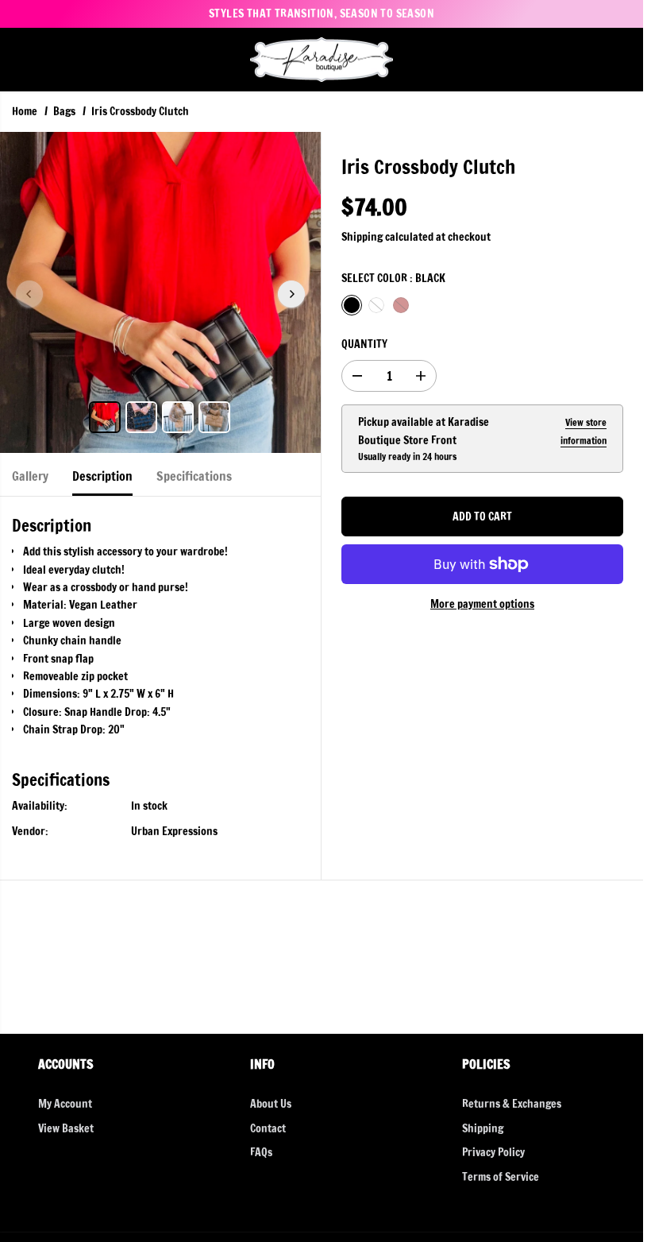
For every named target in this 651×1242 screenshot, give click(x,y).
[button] (21, 60)
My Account (65, 1104)
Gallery (30, 476)
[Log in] (592, 60)
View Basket (66, 1128)
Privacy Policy (493, 1152)
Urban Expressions (174, 831)
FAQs (261, 1152)
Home (24, 111)
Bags (64, 111)
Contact (268, 1128)
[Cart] (619, 60)
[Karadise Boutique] (321, 60)
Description (102, 476)
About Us (270, 1104)
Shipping (362, 237)
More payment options (482, 604)
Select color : (393, 278)
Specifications (194, 476)
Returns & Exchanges (511, 1104)
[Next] (291, 294)
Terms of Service (500, 1177)
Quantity (364, 344)
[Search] (565, 60)
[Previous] (29, 294)
